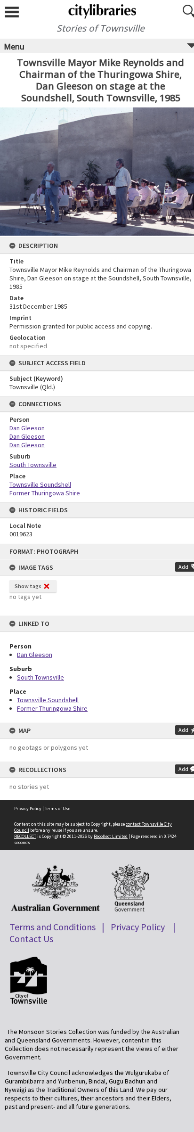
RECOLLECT (25, 836)
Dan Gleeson (34, 654)
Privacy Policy (27, 808)
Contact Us (31, 938)
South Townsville (40, 677)
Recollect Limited (111, 836)
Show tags (28, 586)
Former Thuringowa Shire (52, 708)
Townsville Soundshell (48, 700)
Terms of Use (57, 808)
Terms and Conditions (52, 927)
